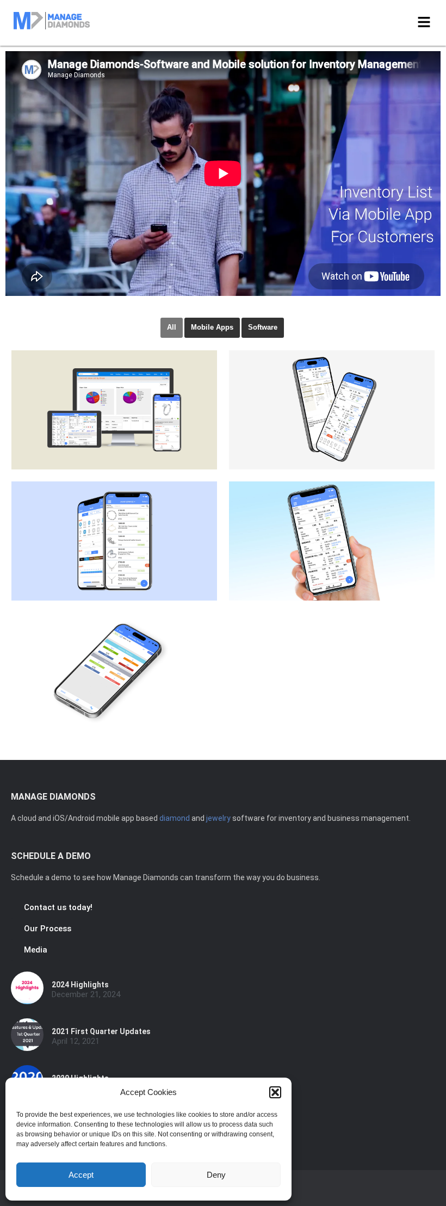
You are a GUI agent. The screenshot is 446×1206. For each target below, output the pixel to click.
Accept (81, 1174)
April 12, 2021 (76, 1041)
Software (262, 327)
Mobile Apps (212, 327)
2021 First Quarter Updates (101, 1031)
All (171, 327)
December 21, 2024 (86, 995)
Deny (216, 1174)
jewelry (218, 818)
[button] (275, 1092)
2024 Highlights (80, 984)
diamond (174, 818)
